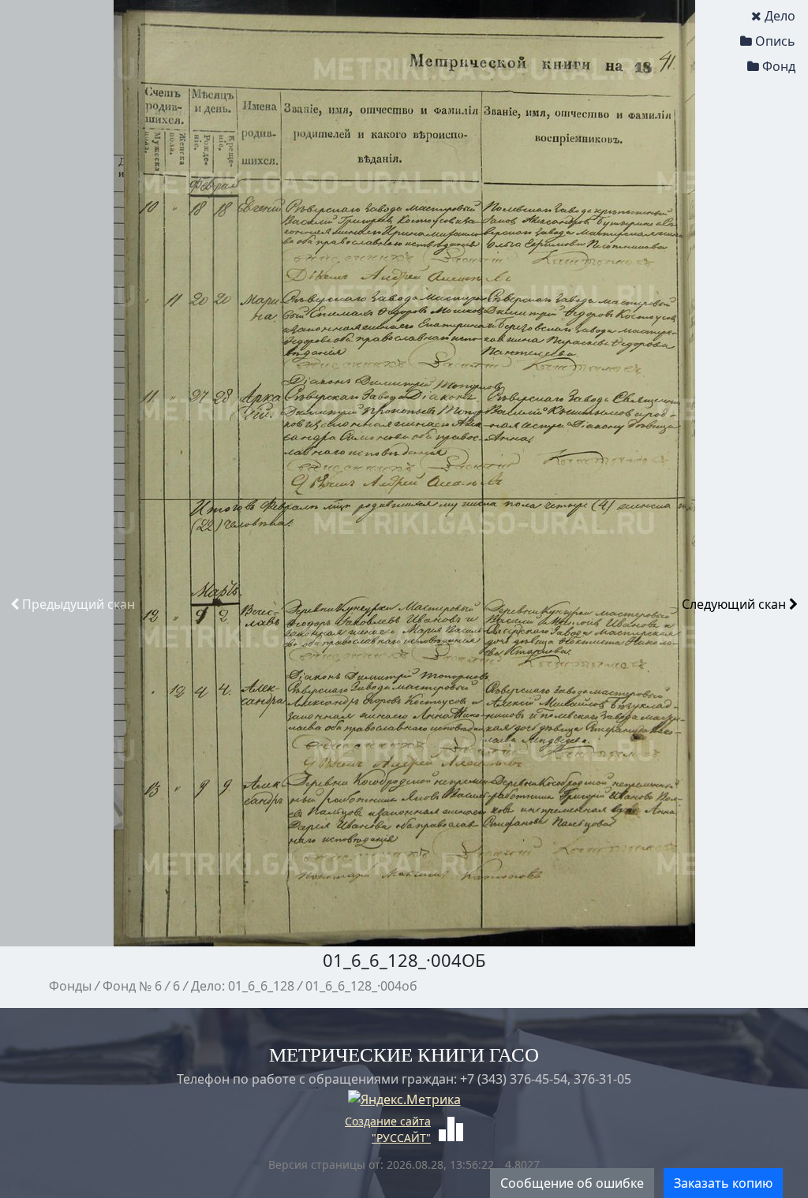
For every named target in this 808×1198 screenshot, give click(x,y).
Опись (775, 41)
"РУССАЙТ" (401, 1137)
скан (78, 604)
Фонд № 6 (132, 986)
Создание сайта (388, 1121)
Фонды (70, 986)
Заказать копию (723, 1183)
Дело (780, 15)
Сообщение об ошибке (572, 1183)
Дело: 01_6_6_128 (242, 986)
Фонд (778, 66)
